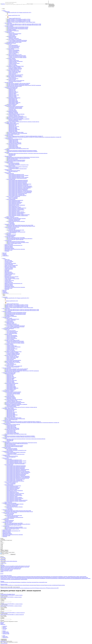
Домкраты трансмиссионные (31, 585)
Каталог (4, 10)
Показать (2, 550)
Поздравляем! (2, 559)
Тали (1, 582)
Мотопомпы (7, 152)
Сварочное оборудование (9, 236)
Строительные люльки (9, 244)
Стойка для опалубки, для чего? (6, 570)
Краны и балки (26, 582)
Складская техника (8, 31)
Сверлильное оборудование (10, 224)
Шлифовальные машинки (9, 248)
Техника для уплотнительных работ (11, 87)
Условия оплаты (5, 631)
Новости (4, 627)
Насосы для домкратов (14, 585)
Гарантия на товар (6, 633)
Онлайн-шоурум (6, 255)
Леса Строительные (8, 260)
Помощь (1, 623)
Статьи (4, 635)
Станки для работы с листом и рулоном (12, 227)
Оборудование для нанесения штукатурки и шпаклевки (15, 249)
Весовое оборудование (9, 161)
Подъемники (7, 149)
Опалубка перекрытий (9, 82)
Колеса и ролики (8, 172)
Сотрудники (5, 628)
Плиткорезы (7, 289)
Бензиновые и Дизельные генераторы (11, 217)
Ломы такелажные (32, 582)
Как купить (5, 252)
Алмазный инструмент (9, 135)
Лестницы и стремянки (9, 25)
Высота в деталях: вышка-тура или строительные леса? (10, 568)
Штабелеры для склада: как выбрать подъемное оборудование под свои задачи (14, 566)
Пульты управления (39, 582)
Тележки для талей (8, 582)
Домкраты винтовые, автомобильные (51, 585)
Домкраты (14, 582)
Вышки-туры (7, 11)
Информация (2, 624)
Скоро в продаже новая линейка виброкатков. (8, 561)
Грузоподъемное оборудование (10, 43)
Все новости (2, 557)
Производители (5, 637)
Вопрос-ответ (5, 636)
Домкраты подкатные (40, 585)
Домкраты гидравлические (5, 585)
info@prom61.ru (3, 641)
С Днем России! (3, 563)
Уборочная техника (8, 156)
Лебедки (3, 582)
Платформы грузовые (20, 582)
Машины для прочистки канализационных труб (13, 245)
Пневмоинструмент (8, 169)
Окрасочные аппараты (9, 247)
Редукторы (45, 582)
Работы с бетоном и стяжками (10, 105)
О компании (5, 254)
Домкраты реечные (61, 585)
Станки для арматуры (6, 423)
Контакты (4, 253)
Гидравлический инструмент (10, 165)
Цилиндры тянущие (22, 585)
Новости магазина (4, 553)
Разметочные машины (9, 246)
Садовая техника (8, 233)
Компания (2, 622)
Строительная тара (8, 240)
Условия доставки (6, 632)
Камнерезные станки (8, 250)
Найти (4, 295)
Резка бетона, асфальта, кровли (10, 122)
